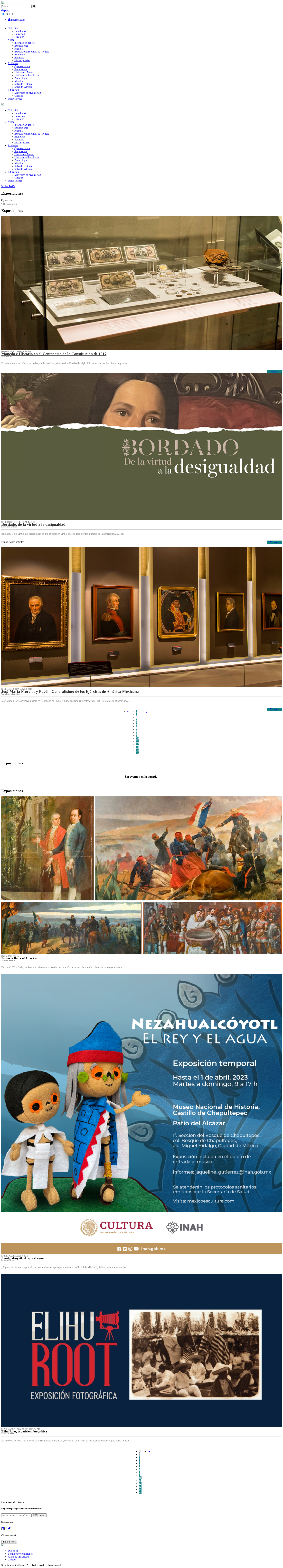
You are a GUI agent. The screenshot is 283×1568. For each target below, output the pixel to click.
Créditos (12, 1559)
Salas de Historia (23, 84)
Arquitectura (20, 69)
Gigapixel (19, 36)
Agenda (18, 48)
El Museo (13, 63)
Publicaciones (15, 98)
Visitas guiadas (22, 60)
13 (137, 747)
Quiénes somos (22, 66)
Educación (13, 89)
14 (137, 750)
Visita (11, 39)
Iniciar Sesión (17, 19)
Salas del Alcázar (23, 87)
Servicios (19, 57)
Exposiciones (21, 45)
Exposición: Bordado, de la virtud (31, 51)
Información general (24, 42)
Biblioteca (19, 54)
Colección (13, 28)
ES (6, 14)
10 (137, 738)
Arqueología (20, 78)
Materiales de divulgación (27, 92)
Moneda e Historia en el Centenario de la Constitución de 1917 (53, 354)
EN (14, 14)
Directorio (13, 1550)
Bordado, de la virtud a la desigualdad (33, 524)
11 (137, 741)
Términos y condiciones (20, 1553)
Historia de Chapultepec (26, 75)
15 (137, 752)
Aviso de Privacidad (18, 1556)
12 (137, 744)
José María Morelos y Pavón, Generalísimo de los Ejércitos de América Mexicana (70, 691)
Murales (18, 81)
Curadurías (20, 31)
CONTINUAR (39, 1515)
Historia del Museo (24, 72)
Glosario (18, 95)
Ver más (274, 371)
